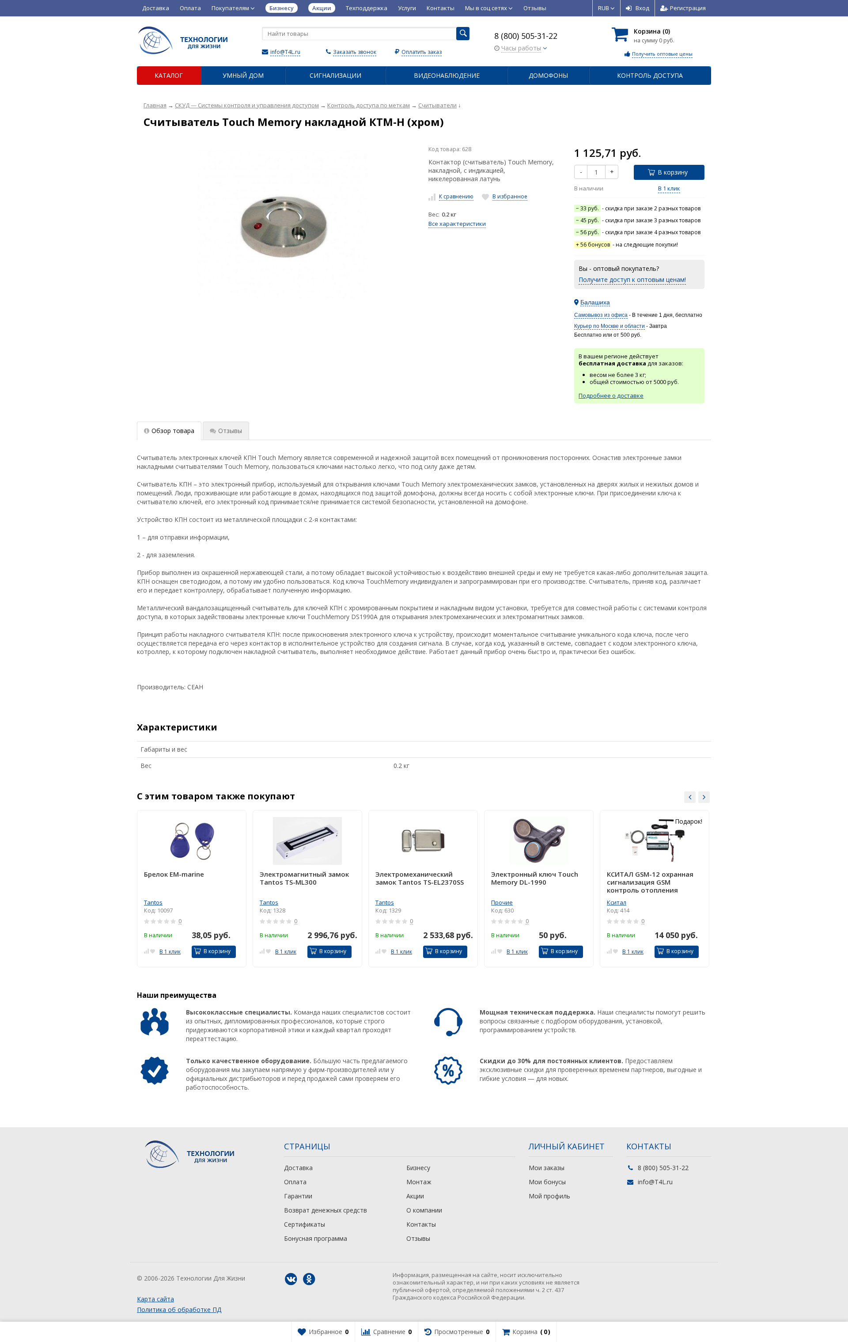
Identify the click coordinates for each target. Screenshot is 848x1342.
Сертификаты (304, 1224)
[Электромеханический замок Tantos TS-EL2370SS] (423, 841)
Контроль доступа (650, 75)
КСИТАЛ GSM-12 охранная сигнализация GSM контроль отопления (650, 882)
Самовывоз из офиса (601, 315)
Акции (415, 1196)
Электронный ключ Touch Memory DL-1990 (534, 878)
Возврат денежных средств (325, 1210)
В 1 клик (669, 188)
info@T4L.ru (285, 52)
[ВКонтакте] (291, 1279)
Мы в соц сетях (486, 8)
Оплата (190, 8)
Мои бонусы (547, 1182)
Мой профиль (549, 1196)
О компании (424, 1210)
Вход (642, 8)
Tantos (153, 902)
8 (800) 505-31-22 (525, 35)
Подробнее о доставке (611, 395)
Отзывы (534, 8)
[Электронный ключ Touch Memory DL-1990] (539, 841)
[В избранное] (152, 951)
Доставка (155, 8)
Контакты (440, 8)
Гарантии (298, 1196)
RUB (604, 8)
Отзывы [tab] (230, 430)
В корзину (673, 172)
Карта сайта (155, 1299)
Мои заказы (546, 1167)
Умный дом (243, 75)
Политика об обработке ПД (179, 1309)
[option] (192, 888)
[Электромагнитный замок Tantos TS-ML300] (307, 841)
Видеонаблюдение (447, 75)
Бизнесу (418, 1167)
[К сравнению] (146, 951)
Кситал (616, 902)
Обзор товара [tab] (172, 430)
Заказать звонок (354, 52)
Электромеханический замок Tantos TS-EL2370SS (419, 878)
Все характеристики (457, 224)
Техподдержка (366, 8)
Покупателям (231, 8)
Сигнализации (335, 75)
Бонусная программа (315, 1238)
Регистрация (688, 8)
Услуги (407, 8)
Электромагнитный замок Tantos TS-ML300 (304, 878)
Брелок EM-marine (174, 874)
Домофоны (548, 75)
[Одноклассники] (309, 1279)
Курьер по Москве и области (609, 326)
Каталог (169, 75)
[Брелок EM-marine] (191, 841)
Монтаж (419, 1182)
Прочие (502, 902)
